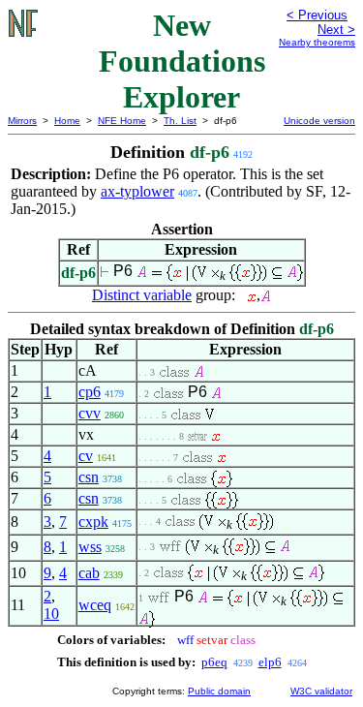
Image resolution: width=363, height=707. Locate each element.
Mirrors (22, 120)
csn (88, 477)
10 (51, 613)
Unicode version (319, 120)
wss (90, 546)
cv (85, 455)
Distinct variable (142, 295)
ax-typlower (137, 191)
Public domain (219, 691)
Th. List (180, 120)
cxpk (93, 521)
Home (67, 120)
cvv (89, 413)
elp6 (270, 662)
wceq (94, 605)
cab (89, 573)
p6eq (214, 662)
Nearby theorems (317, 42)
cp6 (89, 392)
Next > (336, 29)
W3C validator (321, 691)
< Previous (317, 15)
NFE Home (122, 120)
